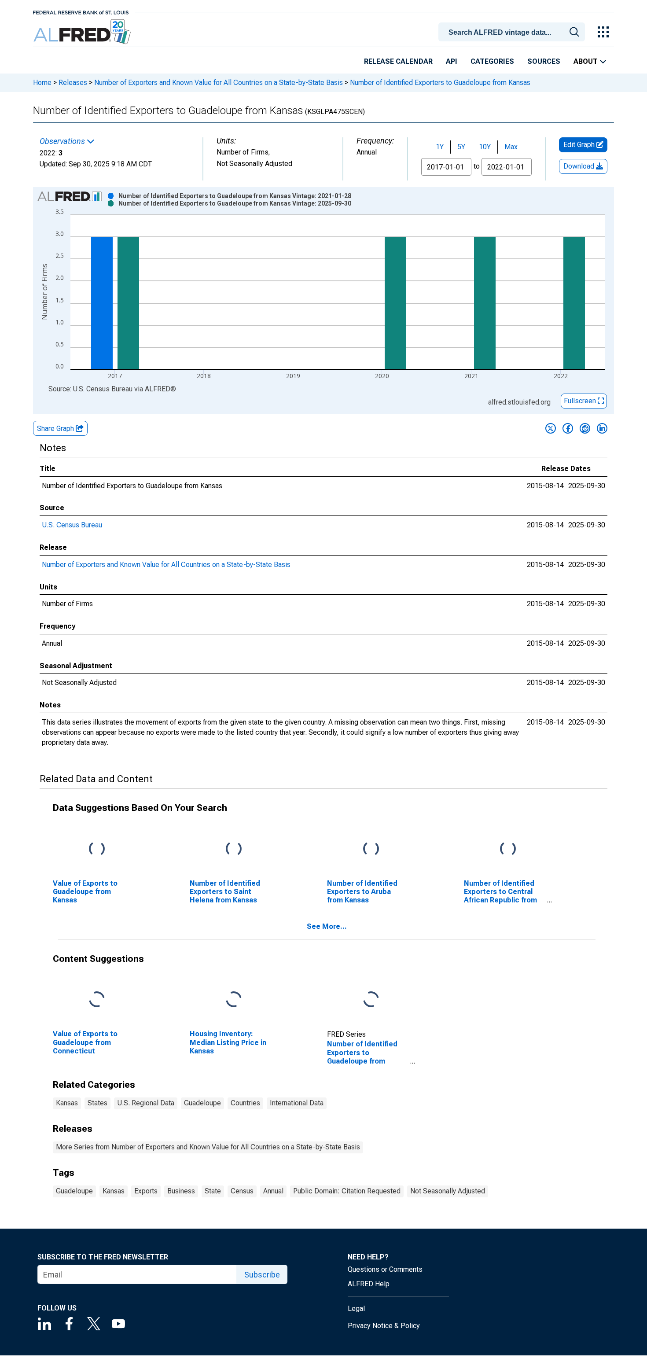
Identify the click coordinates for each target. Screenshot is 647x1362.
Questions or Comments (385, 1269)
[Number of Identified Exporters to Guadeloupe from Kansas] (371, 1000)
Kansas (67, 1103)
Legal (356, 1308)
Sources (543, 61)
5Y (461, 147)
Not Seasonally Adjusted (447, 1191)
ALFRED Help (369, 1284)
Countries (245, 1103)
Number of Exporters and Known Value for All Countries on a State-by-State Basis (218, 82)
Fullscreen (581, 401)
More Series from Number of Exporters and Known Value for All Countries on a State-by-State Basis (208, 1147)
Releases (73, 82)
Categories (492, 61)
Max (511, 147)
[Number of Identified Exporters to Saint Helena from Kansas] (234, 849)
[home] (83, 32)
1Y (440, 147)
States (97, 1103)
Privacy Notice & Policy (384, 1326)
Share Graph (56, 428)
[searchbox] (513, 32)
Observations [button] (63, 141)
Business (181, 1191)
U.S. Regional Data (145, 1103)
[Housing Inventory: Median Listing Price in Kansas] (234, 1000)
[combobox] (513, 31)
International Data (297, 1103)
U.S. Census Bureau (72, 525)
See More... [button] (327, 926)
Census (242, 1191)
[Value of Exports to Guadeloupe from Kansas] (97, 849)
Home (42, 82)
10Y (485, 147)
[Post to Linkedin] (602, 428)
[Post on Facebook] (567, 428)
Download (579, 166)
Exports (146, 1191)
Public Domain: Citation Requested (347, 1191)
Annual (273, 1191)
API (451, 61)
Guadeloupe (202, 1103)
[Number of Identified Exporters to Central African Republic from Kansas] (508, 849)
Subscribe (262, 1274)
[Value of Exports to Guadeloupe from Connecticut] (97, 1000)
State (213, 1191)
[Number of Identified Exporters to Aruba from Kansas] (371, 849)
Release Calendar (398, 61)
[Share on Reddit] (585, 428)
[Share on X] (550, 428)
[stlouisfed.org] (81, 11)
